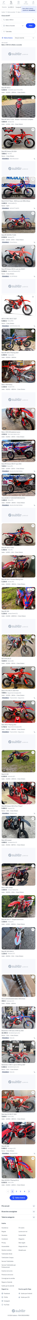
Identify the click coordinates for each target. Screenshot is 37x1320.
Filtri (30, 26)
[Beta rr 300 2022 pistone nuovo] (18, 423)
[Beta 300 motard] (18, 831)
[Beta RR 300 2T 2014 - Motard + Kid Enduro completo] (18, 110)
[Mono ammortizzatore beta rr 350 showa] (18, 990)
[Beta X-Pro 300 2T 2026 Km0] (18, 682)
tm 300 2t (11, 7)
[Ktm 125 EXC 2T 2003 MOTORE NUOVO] (18, 490)
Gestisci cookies (6, 1250)
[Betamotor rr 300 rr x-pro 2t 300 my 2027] (18, 1056)
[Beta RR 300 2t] (18, 78)
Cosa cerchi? (6, 16)
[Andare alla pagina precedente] (8, 1191)
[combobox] (18, 19)
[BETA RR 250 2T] (18, 649)
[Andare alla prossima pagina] (29, 1191)
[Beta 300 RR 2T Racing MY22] (18, 1171)
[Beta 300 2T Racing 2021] (18, 716)
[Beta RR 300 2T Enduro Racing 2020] (18, 570)
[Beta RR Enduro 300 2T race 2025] (18, 456)
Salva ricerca (8, 38)
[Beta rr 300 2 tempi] (18, 878)
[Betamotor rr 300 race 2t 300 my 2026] (18, 1022)
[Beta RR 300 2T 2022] (18, 538)
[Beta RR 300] (18, 602)
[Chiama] (34, 159)
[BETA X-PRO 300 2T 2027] (18, 310)
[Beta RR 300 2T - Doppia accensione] (18, 910)
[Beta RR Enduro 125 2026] (18, 143)
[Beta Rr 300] (18, 765)
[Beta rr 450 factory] (18, 375)
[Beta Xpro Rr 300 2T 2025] (18, 1105)
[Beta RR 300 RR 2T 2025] (18, 227)
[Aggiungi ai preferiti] (33, 65)
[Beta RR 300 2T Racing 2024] (18, 343)
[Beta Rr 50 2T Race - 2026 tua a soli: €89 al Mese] (18, 193)
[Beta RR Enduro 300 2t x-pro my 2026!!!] (18, 261)
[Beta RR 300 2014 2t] (18, 942)
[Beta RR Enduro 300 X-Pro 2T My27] (18, 798)
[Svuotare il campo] (33, 19)
